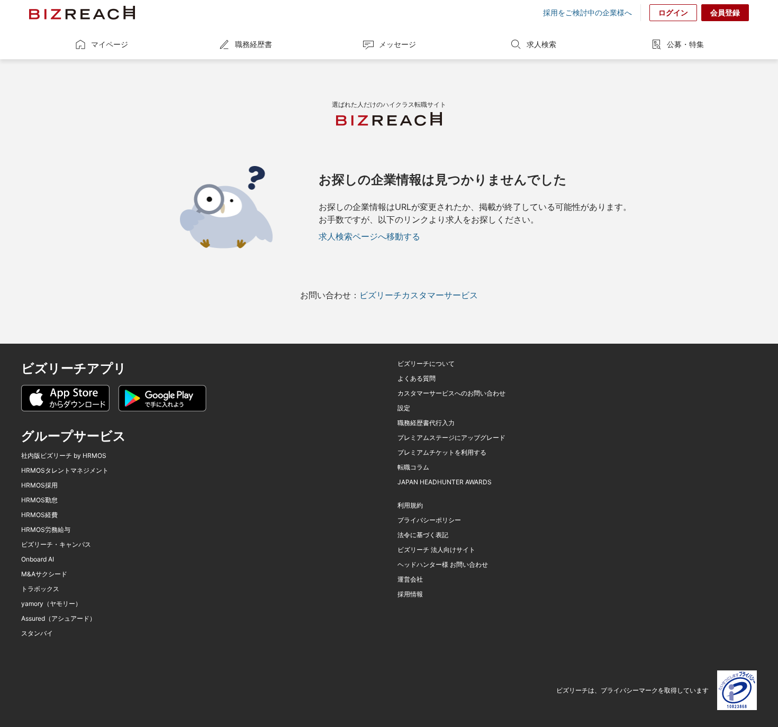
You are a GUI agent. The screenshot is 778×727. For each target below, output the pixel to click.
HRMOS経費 (39, 515)
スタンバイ (37, 633)
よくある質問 (416, 378)
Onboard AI (37, 559)
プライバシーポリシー (429, 520)
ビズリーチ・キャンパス (56, 544)
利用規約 (410, 505)
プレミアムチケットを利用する (441, 452)
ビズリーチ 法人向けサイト (436, 550)
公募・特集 (685, 44)
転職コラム (413, 467)
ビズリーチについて (426, 364)
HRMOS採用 (39, 485)
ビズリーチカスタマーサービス (418, 295)
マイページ (109, 44)
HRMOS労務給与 (45, 530)
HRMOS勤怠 (39, 500)
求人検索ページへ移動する (369, 236)
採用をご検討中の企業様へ (587, 12)
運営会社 (410, 579)
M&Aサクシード (44, 574)
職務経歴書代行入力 (426, 423)
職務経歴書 (253, 44)
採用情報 (410, 594)
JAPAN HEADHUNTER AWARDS (444, 482)
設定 (403, 408)
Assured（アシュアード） (58, 618)
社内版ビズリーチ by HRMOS (63, 456)
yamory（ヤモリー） (51, 604)
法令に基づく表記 (422, 535)
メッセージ (397, 44)
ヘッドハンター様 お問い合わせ (442, 565)
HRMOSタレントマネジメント (64, 470)
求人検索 (541, 44)
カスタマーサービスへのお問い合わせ (451, 393)
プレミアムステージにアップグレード (451, 438)
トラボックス (40, 589)
